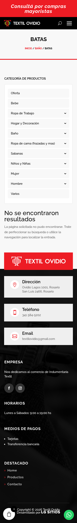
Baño (38, 48)
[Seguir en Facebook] (9, 388)
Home (12, 470)
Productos (15, 477)
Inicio (28, 48)
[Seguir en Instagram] (20, 388)
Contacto (14, 484)
